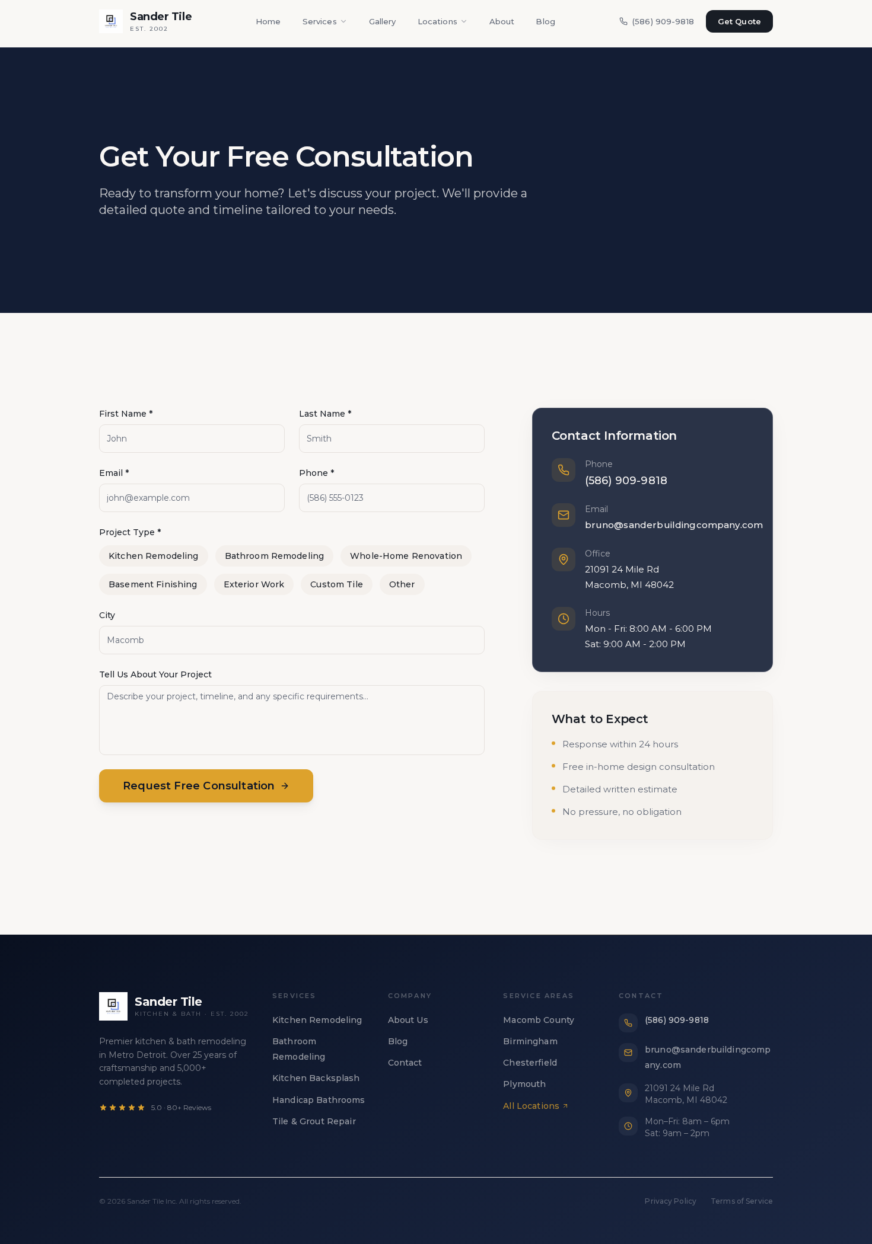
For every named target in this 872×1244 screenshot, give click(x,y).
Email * (114, 473)
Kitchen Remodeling (154, 556)
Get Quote (739, 21)
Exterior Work (254, 584)
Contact (405, 1062)
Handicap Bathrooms (318, 1100)
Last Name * (325, 413)
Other (402, 584)
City (107, 615)
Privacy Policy (670, 1201)
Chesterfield (530, 1062)
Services (320, 21)
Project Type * (130, 532)
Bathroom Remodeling (274, 556)
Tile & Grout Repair (314, 1121)
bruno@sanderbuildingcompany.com (674, 524)
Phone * (316, 473)
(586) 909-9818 (663, 21)
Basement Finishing (153, 584)
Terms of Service (742, 1201)
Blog (545, 21)
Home (268, 21)
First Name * (125, 413)
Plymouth (524, 1084)
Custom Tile (336, 584)
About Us (408, 1020)
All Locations (531, 1106)
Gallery (382, 21)
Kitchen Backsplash (316, 1078)
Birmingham (530, 1041)
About (502, 21)
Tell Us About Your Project (155, 674)
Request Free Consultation (199, 785)
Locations (437, 21)
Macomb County (538, 1020)
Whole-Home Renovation (406, 556)
